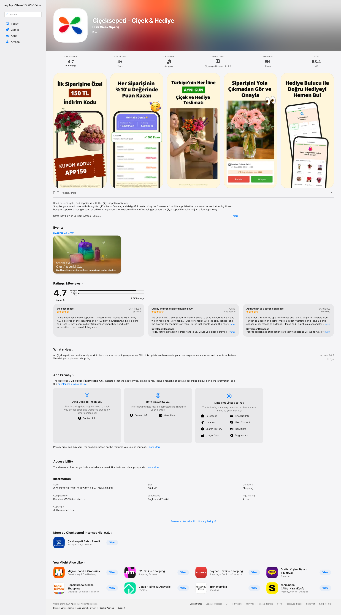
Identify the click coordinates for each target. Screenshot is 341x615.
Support (121, 608)
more (236, 215)
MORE (233, 324)
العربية (228, 604)
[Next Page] (337, 130)
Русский (238, 604)
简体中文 (250, 604)
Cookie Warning (106, 608)
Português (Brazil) (294, 604)
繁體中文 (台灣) (325, 604)
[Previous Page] (49, 130)
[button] (23, 23)
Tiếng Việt (310, 604)
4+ (244, 499)
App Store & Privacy (86, 608)
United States (196, 604)
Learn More (154, 446)
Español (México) (214, 604)
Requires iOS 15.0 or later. (67, 499)
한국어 (279, 604)
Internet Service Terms (63, 608)
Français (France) (265, 604)
